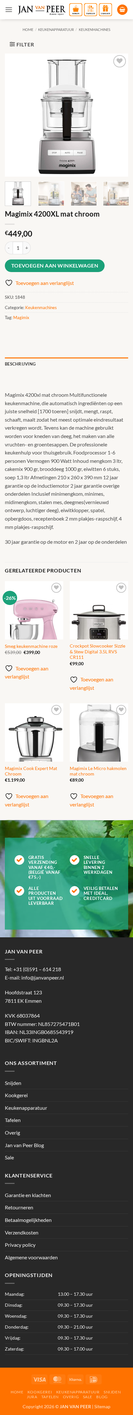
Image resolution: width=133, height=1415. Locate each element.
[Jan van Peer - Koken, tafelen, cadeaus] (64, 9)
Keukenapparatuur (56, 29)
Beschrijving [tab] (20, 363)
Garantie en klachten (28, 1195)
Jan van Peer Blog (24, 1145)
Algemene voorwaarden (31, 1257)
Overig (12, 1132)
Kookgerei (16, 1095)
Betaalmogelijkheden (28, 1220)
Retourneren (19, 1207)
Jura (32, 1396)
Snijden (13, 1083)
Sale (9, 1157)
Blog (101, 1396)
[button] (9, 9)
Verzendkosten (21, 1232)
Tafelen (13, 1120)
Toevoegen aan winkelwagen (54, 265)
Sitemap (102, 1406)
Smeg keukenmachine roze (31, 646)
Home (28, 29)
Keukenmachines (94, 29)
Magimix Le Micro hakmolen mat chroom (98, 771)
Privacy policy (20, 1245)
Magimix (21, 317)
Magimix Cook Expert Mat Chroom (31, 771)
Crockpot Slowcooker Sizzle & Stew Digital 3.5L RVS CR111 (97, 651)
